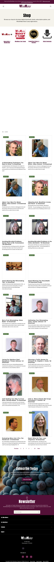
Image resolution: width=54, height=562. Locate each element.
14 (34, 448)
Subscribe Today (27, 479)
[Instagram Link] (27, 557)
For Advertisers (4, 522)
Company (3, 527)
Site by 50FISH (46, 561)
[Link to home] (27, 6)
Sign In (31, 482)
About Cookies (39, 561)
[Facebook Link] (23, 557)
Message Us (23, 552)
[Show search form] (50, 6)
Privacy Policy (32, 561)
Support (2, 532)
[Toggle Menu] (3, 6)
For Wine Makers (4, 517)
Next (38, 448)
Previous (16, 448)
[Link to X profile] (31, 557)
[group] (7, 35)
